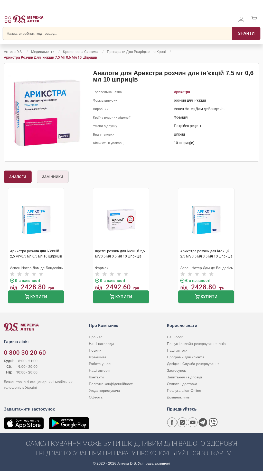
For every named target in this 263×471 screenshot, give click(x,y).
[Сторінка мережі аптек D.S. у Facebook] (172, 422)
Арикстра (182, 92)
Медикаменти (42, 52)
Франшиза (97, 357)
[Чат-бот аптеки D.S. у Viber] (213, 422)
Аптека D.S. (13, 52)
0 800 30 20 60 (25, 353)
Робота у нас (99, 364)
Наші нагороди (101, 344)
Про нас (95, 337)
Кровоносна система (80, 52)
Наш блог (175, 337)
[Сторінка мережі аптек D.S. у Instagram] (182, 422)
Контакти (96, 377)
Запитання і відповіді (184, 377)
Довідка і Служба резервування (193, 364)
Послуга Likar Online (184, 390)
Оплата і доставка (182, 384)
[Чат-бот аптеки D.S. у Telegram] (203, 422)
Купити (38, 297)
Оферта (95, 397)
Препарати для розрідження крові (136, 52)
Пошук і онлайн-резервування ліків (196, 344)
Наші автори (99, 370)
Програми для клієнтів (185, 357)
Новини (95, 350)
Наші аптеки (177, 350)
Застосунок (176, 370)
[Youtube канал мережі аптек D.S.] (192, 422)
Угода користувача (104, 390)
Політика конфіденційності (111, 384)
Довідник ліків (178, 397)
